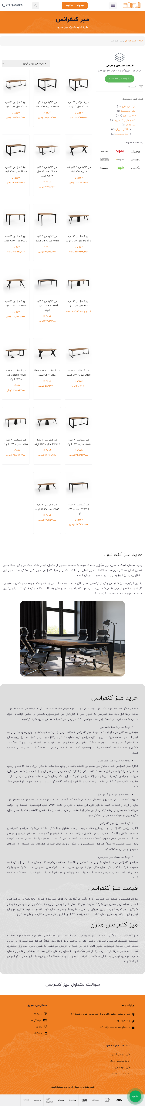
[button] (35, 5)
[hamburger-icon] (113, 5)
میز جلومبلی (121, 134)
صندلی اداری (129, 115)
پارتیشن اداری (128, 106)
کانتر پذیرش (121, 129)
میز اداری (130, 41)
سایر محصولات (128, 111)
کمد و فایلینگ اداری (125, 120)
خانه (140, 41)
